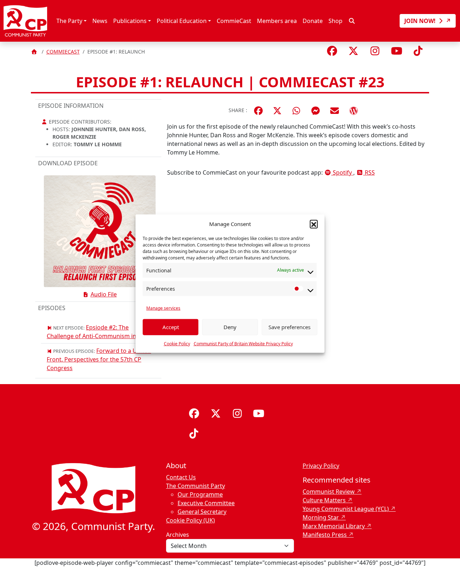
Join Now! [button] (420, 21)
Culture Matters (324, 500)
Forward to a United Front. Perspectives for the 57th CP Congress (99, 359)
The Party (69, 21)
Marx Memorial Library (334, 526)
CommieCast (234, 21)
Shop (335, 21)
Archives (177, 535)
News (99, 21)
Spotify (342, 172)
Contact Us (181, 477)
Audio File (104, 294)
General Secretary (202, 512)
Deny (230, 327)
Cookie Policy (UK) (190, 520)
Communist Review (329, 491)
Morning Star (321, 517)
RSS (369, 172)
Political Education (182, 21)
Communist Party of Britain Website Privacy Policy (243, 343)
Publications (130, 21)
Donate (313, 21)
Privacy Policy (321, 466)
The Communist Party (195, 486)
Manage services (163, 308)
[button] (313, 223)
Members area (277, 21)
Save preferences (289, 327)
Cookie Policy (177, 343)
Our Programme (200, 494)
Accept (170, 327)
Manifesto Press (325, 535)
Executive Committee (206, 503)
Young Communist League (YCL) (346, 509)
